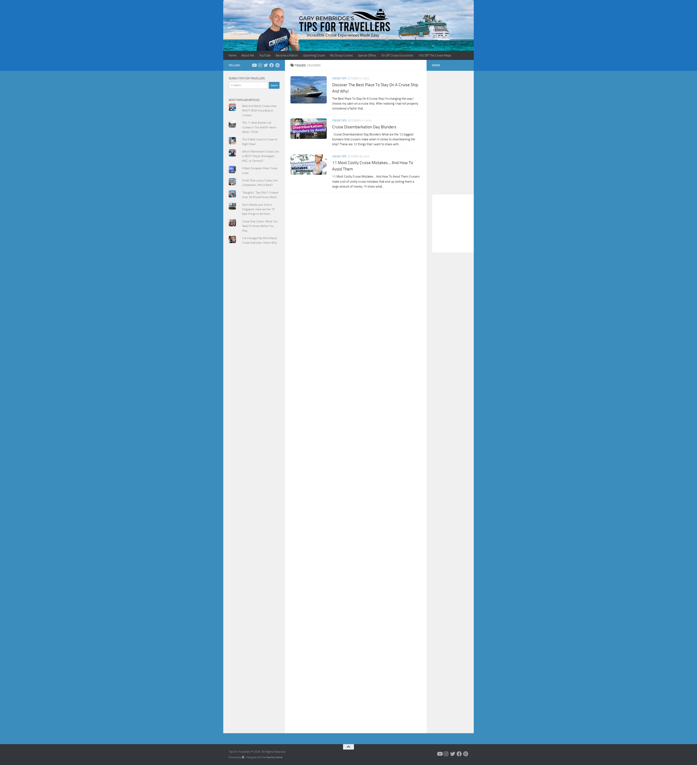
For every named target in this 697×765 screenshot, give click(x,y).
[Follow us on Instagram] (260, 65)
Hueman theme (274, 757)
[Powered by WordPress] (243, 757)
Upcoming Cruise (314, 55)
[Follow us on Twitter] (266, 65)
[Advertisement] (254, 320)
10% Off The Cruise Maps (434, 55)
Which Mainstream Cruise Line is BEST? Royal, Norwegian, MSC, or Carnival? (260, 156)
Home (232, 55)
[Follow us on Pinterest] (277, 65)
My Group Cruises (341, 55)
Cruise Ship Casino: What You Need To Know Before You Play (259, 226)
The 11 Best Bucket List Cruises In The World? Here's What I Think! (259, 127)
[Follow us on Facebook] (271, 65)
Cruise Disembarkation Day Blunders (364, 126)
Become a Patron (287, 55)
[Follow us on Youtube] (254, 65)
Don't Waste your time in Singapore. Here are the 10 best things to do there (258, 209)
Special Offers (367, 55)
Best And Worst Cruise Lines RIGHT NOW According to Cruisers (259, 110)
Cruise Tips (339, 78)
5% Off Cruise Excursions (397, 55)
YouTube (265, 55)
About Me (247, 55)
